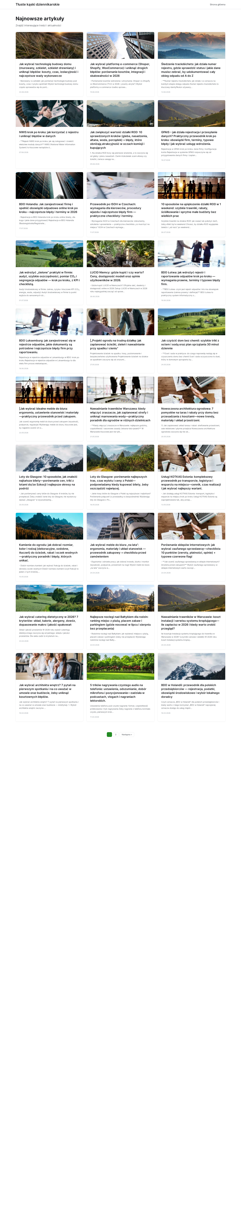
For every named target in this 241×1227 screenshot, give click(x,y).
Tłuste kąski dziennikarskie (38, 4)
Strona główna (217, 4)
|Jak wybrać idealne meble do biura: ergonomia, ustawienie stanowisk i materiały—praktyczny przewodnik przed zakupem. (49, 412)
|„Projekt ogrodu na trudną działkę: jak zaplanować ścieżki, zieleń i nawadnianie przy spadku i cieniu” (117, 344)
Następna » (127, 734)
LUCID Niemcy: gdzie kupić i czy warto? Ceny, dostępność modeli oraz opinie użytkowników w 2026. (117, 276)
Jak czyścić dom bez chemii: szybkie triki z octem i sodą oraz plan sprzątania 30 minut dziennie (190, 344)
